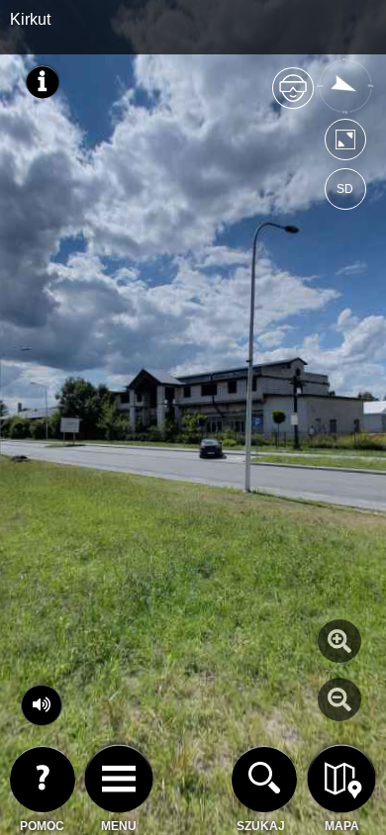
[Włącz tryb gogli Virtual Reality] (293, 96)
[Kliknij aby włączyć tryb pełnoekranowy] (345, 144)
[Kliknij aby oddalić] (339, 699)
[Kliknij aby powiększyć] (339, 641)
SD (345, 189)
